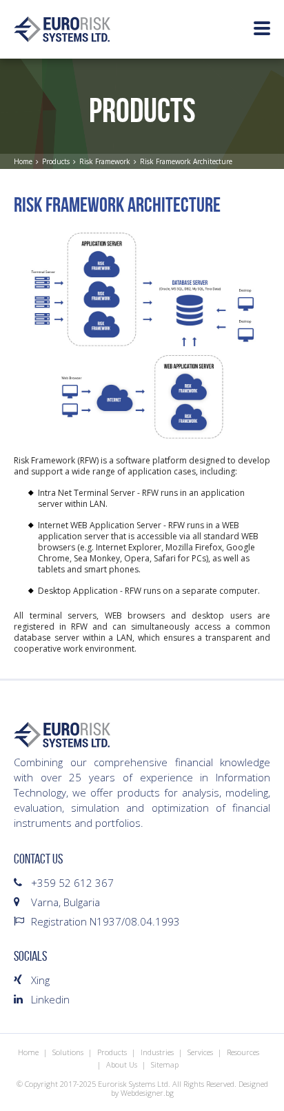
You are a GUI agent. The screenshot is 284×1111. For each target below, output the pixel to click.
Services (200, 1052)
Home (23, 161)
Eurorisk (62, 735)
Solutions (67, 1052)
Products (56, 161)
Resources (243, 1052)
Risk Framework (104, 161)
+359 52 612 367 (72, 883)
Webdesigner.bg (147, 1093)
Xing (40, 980)
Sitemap (165, 1064)
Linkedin (50, 999)
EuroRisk (62, 29)
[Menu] (262, 29)
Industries (157, 1052)
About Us (121, 1064)
